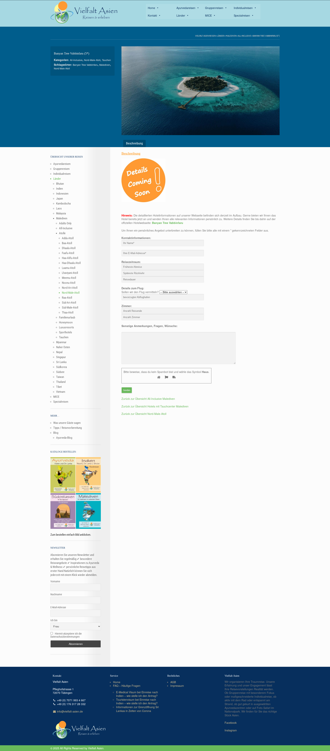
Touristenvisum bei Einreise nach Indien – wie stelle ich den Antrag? (137, 701)
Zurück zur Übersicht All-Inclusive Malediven (148, 399)
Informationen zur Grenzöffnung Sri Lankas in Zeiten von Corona (137, 709)
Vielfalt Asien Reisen (205, 35)
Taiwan (60, 377)
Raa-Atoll (67, 297)
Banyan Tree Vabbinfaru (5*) (266, 35)
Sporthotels (65, 332)
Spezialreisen (242, 15)
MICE (208, 15)
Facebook (231, 723)
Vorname (55, 581)
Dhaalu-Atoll (68, 248)
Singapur (61, 357)
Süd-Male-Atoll (70, 307)
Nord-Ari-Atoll (69, 287)
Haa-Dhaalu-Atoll (71, 263)
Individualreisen (243, 8)
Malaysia (61, 213)
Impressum (177, 686)
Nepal (59, 352)
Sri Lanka (61, 362)
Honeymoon (66, 322)
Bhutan (60, 183)
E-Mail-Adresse (58, 607)
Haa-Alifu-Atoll (70, 258)
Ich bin (53, 620)
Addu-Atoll (68, 238)
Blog (55, 432)
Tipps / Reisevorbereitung (67, 428)
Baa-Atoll (67, 243)
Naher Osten (63, 347)
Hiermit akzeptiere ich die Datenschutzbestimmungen (66, 635)
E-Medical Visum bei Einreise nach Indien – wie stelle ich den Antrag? (137, 694)
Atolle (62, 233)
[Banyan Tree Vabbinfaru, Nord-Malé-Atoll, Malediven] (200, 90)
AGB (173, 682)
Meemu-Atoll (69, 278)
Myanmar (61, 342)
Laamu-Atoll (68, 268)
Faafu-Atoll (68, 253)
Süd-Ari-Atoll (69, 302)
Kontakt (152, 15)
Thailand (61, 382)
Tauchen (106, 60)
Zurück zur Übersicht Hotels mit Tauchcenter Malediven (154, 406)
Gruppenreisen (214, 8)
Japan (59, 198)
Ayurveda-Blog (64, 437)
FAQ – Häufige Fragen (126, 686)
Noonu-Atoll (68, 283)
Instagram (231, 730)
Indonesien (62, 193)
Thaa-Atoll (67, 312)
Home (151, 8)
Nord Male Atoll (62, 68)
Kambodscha (63, 203)
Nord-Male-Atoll (92, 60)
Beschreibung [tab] (134, 143)
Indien (59, 188)
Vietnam (60, 392)
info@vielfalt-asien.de (69, 711)
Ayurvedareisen (185, 8)
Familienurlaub (67, 317)
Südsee (60, 372)
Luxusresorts (66, 327)
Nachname (56, 594)
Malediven (231, 35)
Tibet (59, 387)
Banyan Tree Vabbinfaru (85, 64)
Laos (59, 208)
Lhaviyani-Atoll (70, 273)
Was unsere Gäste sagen (67, 423)
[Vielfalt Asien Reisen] (83, 12)
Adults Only (65, 223)
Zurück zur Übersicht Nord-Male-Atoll (143, 414)
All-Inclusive (244, 35)
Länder (180, 15)
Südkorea (61, 367)
